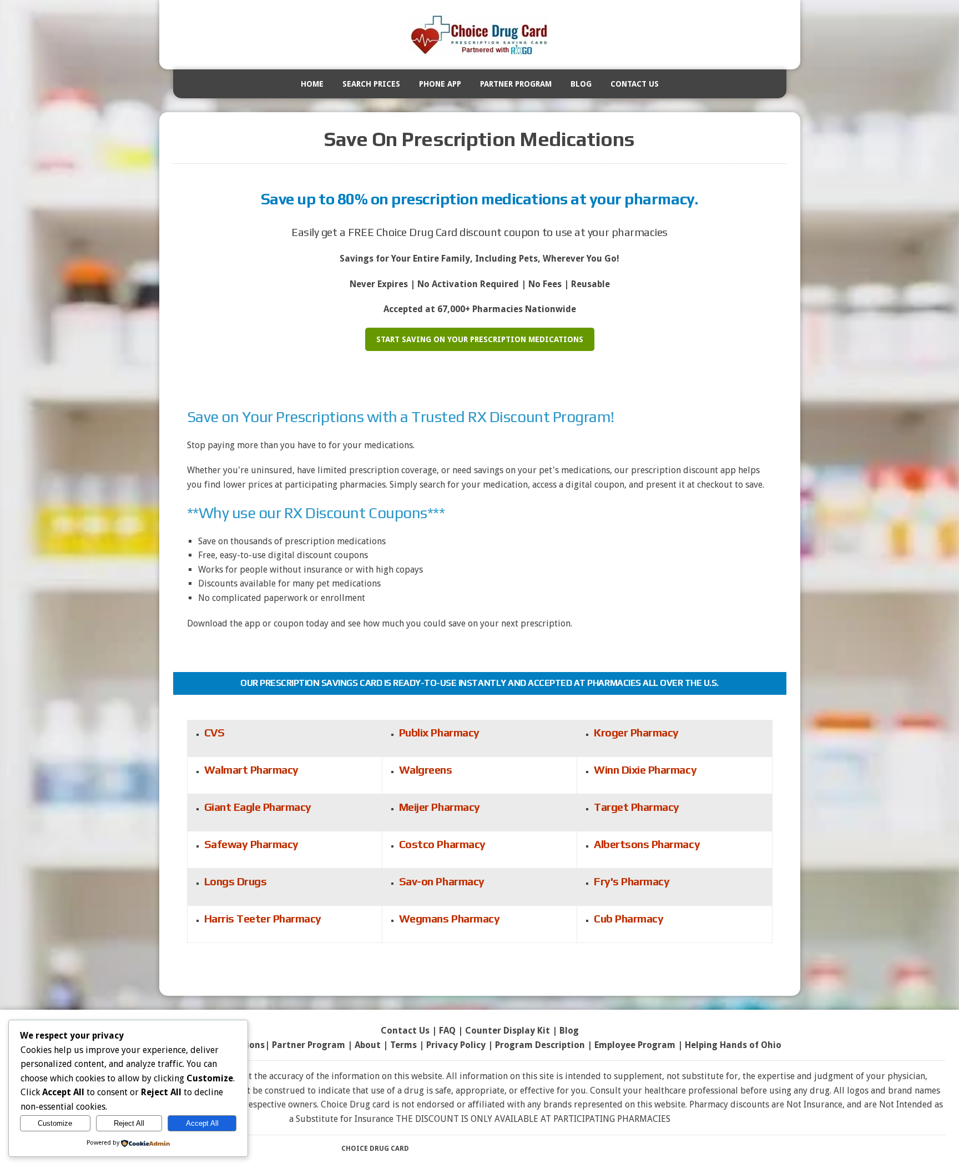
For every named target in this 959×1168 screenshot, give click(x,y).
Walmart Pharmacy (251, 769)
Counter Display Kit (507, 1030)
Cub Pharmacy (628, 918)
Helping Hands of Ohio (733, 1045)
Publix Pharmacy (439, 732)
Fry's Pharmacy (631, 881)
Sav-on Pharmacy (441, 881)
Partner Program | (313, 1045)
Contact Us (634, 83)
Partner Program (516, 83)
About (368, 1045)
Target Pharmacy (636, 806)
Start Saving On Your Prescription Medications (479, 339)
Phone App (440, 83)
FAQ (447, 1030)
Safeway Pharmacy (251, 844)
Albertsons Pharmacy (647, 844)
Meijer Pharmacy (439, 806)
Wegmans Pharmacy (449, 918)
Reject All (129, 1123)
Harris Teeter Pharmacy (262, 918)
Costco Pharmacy (442, 844)
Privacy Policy (456, 1045)
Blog (581, 83)
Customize (55, 1123)
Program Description (540, 1045)
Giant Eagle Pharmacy (257, 806)
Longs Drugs (235, 881)
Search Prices (371, 83)
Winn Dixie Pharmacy (645, 769)
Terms (403, 1045)
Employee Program (634, 1045)
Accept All (202, 1123)
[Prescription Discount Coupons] (479, 35)
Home (312, 83)
